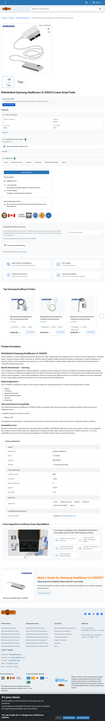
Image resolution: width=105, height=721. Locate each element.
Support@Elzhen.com (18, 657)
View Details (30, 332)
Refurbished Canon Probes (9, 640)
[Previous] (3, 316)
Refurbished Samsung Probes (10, 637)
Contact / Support (7, 650)
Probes (11, 18)
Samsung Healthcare (22, 18)
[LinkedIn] (98, 614)
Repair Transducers (60, 640)
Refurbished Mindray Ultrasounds (37, 643)
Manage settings (69, 718)
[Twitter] (93, 614)
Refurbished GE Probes (8, 628)
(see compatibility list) (68, 516)
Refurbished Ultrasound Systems (65, 628)
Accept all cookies (83, 718)
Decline (58, 718)
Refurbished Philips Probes (10, 631)
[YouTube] (89, 614)
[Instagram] (102, 614)
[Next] (101, 316)
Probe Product (5, 623)
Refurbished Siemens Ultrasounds (37, 646)
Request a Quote (44, 593)
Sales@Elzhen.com (15, 654)
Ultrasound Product (32, 623)
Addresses (84, 623)
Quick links (58, 623)
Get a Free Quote (26, 172)
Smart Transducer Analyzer (63, 634)
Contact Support (22, 252)
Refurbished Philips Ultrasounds (36, 631)
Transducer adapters (61, 637)
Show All (4, 132)
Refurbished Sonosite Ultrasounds (37, 634)
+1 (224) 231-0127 (12, 663)
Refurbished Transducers (62, 631)
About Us (57, 643)
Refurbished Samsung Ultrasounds (37, 637)
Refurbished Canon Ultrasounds (36, 640)
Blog (55, 646)
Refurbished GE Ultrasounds (35, 628)
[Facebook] (85, 614)
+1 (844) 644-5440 (14, 660)
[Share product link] (48, 28)
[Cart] (86, 3)
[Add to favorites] (49, 32)
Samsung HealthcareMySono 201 (17, 146)
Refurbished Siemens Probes (10, 646)
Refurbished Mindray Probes (10, 643)
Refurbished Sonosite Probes (10, 634)
